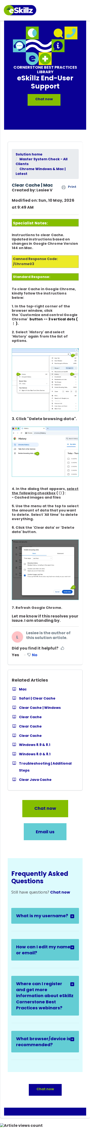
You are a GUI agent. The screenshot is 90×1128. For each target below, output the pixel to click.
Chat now (44, 99)
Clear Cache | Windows (40, 707)
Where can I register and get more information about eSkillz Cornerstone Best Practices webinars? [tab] (44, 996)
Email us (45, 832)
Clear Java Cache (35, 779)
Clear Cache (30, 717)
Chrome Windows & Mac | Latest (41, 171)
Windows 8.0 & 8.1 (34, 754)
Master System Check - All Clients (41, 161)
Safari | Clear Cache (37, 698)
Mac (23, 689)
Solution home (29, 154)
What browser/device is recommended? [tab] (43, 1042)
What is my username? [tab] (42, 916)
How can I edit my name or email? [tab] (43, 950)
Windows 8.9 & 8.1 (34, 744)
